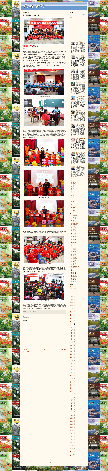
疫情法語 (72, 233)
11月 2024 (71, 324)
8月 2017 (71, 451)
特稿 (71, 245)
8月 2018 (71, 433)
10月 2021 (71, 379)
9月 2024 (71, 327)
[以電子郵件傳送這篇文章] (30, 311)
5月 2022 (71, 369)
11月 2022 (71, 360)
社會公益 (72, 232)
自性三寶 (72, 189)
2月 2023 (71, 356)
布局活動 (72, 221)
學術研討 (72, 275)
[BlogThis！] (31, 311)
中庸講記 (72, 185)
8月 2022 (71, 365)
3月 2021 (71, 390)
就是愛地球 (73, 208)
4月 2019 (71, 423)
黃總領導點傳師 (74, 258)
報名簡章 (72, 255)
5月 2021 (71, 387)
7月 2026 (71, 296)
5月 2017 (71, 455)
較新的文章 (25, 349)
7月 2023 (71, 348)
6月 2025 (71, 315)
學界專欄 (72, 201)
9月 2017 (71, 449)
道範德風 (72, 188)
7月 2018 (71, 435)
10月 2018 (71, 430)
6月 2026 (71, 298)
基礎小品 (72, 198)
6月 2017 (71, 454)
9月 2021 (71, 381)
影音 (71, 269)
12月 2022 (71, 359)
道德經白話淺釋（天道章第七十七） (80, 82)
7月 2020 (71, 402)
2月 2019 (71, 426)
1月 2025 (71, 321)
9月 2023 (71, 345)
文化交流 (72, 220)
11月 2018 (71, 429)
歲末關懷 (72, 263)
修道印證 (72, 235)
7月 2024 (71, 330)
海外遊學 (72, 197)
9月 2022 (71, 363)
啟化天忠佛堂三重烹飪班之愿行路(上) (80, 139)
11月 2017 (71, 447)
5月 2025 (71, 317)
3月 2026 (71, 302)
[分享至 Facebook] (33, 311)
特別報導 (72, 191)
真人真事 (72, 192)
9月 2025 (71, 311)
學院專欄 (72, 200)
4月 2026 (71, 301)
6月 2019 (71, 420)
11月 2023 (71, 342)
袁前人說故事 (73, 182)
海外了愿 (72, 238)
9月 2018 (71, 432)
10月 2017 (71, 448)
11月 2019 (71, 412)
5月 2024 (71, 333)
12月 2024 (71, 323)
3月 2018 (71, 441)
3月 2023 (71, 354)
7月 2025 (71, 314)
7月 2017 (71, 452)
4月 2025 (71, 318)
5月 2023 (71, 351)
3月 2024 (71, 336)
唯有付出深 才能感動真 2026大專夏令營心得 (80, 55)
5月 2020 (71, 405)
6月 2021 (71, 385)
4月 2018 (71, 439)
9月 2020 (71, 399)
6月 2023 (71, 350)
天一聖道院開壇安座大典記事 (80, 96)
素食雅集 (72, 248)
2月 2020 (71, 409)
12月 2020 (71, 394)
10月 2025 (71, 309)
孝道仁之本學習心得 (80, 124)
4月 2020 (71, 406)
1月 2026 (71, 305)
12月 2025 (71, 307)
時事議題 (72, 236)
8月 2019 (71, 417)
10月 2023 (71, 344)
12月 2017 (71, 445)
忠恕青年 (72, 230)
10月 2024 (71, 326)
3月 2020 (71, 408)
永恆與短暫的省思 (74, 223)
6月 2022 (71, 368)
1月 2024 (71, 339)
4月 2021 (71, 388)
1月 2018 (71, 444)
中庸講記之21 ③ (79, 166)
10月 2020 (71, 397)
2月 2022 (71, 373)
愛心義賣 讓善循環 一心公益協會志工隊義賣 (80, 153)
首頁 (44, 349)
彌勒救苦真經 (73, 278)
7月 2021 (71, 384)
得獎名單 (72, 254)
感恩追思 (72, 260)
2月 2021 (71, 391)
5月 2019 (71, 421)
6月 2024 (71, 332)
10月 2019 (71, 414)
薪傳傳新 (72, 281)
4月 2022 (71, 371)
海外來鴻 (72, 195)
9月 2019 (71, 415)
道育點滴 (72, 204)
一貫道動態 (73, 210)
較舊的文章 (63, 349)
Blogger (56, 462)
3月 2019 (71, 424)
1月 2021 (71, 393)
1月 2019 (71, 427)
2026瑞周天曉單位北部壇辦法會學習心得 (80, 41)
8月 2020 (71, 400)
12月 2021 (71, 376)
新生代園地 (73, 203)
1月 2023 (71, 357)
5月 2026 (71, 299)
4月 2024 (71, 335)
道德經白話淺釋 (74, 183)
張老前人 (72, 252)
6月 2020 (71, 403)
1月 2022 (71, 375)
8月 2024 (71, 329)
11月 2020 (71, 396)
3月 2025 (71, 320)
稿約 (71, 270)
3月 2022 (71, 372)
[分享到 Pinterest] (35, 311)
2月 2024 (71, 338)
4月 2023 (71, 353)
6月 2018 (71, 436)
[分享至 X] (32, 311)
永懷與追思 (73, 186)
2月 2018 (71, 442)
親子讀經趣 (28, 313)
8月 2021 (71, 382)
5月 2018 (71, 438)
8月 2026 (71, 295)
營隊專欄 (72, 206)
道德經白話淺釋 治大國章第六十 (80, 110)
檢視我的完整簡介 (73, 288)
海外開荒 (72, 194)
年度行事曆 (73, 226)
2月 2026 (71, 304)
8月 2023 (71, 347)
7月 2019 (71, 418)
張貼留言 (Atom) (29, 351)
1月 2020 (71, 411)
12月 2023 (71, 341)
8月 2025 (71, 312)
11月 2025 (71, 308)
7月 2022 (71, 366)
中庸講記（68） (79, 69)
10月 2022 (71, 362)
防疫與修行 (73, 229)
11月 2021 (71, 378)
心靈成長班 (73, 218)
